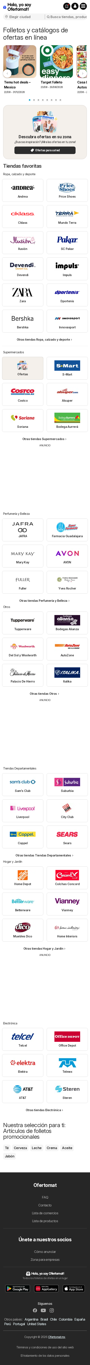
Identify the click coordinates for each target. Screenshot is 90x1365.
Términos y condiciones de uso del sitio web (45, 1347)
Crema (52, 1148)
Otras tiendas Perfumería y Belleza (43, 600)
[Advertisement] (45, 476)
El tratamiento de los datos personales (45, 1355)
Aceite (67, 1148)
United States (36, 1324)
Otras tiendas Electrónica (43, 1110)
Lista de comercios (45, 1213)
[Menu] (83, 6)
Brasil (44, 1319)
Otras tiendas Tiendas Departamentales (43, 855)
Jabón (9, 1156)
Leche (36, 1148)
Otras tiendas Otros (43, 693)
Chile (53, 1319)
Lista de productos (45, 1221)
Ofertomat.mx (56, 1337)
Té (7, 1148)
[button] (74, 6)
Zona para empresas (45, 1259)
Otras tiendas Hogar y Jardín (43, 948)
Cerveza (20, 1148)
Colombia (65, 1319)
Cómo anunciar (45, 1252)
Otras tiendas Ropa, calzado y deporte (43, 339)
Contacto (45, 1205)
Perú (7, 1324)
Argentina (31, 1319)
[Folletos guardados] (66, 6)
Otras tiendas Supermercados (43, 439)
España (79, 1319)
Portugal (19, 1324)
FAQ (45, 1197)
